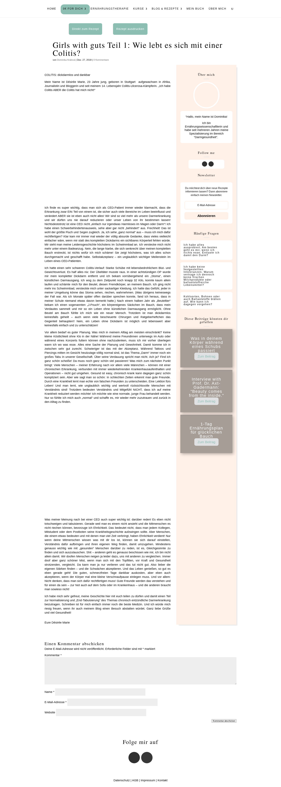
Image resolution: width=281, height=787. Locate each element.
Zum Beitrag (206, 356)
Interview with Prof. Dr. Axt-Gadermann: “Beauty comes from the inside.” (206, 387)
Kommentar (53, 655)
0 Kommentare (101, 60)
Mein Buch (195, 9)
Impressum (148, 780)
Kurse (138, 9)
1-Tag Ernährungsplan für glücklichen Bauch (206, 430)
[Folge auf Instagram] (204, 164)
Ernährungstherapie (110, 9)
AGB (135, 780)
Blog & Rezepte (165, 9)
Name (49, 692)
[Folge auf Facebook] (211, 164)
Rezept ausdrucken (130, 29)
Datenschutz (122, 780)
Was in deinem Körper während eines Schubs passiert (206, 344)
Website (50, 712)
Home (51, 9)
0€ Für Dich (73, 9)
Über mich (217, 9)
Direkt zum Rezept (85, 29)
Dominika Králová (66, 60)
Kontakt (162, 780)
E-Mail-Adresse (56, 702)
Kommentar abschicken (224, 721)
